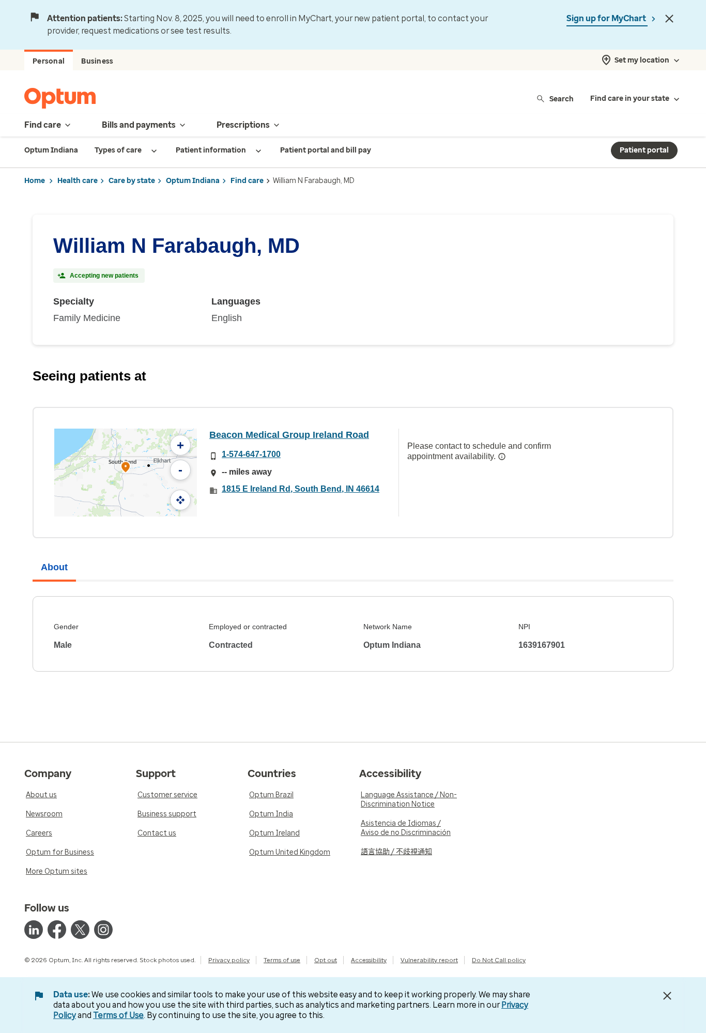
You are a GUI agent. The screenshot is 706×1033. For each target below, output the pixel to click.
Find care (247, 180)
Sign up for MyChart (607, 18)
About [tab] (54, 567)
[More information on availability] (502, 456)
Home (34, 180)
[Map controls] (180, 500)
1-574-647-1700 (251, 454)
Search (561, 98)
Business (97, 61)
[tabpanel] (353, 634)
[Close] (669, 18)
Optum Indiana (193, 180)
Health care (77, 180)
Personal (49, 61)
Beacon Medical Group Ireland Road (289, 435)
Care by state (132, 180)
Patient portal (644, 150)
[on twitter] (80, 929)
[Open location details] (125, 468)
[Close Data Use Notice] (667, 996)
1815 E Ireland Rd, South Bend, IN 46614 (300, 488)
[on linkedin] (33, 929)
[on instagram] (103, 929)
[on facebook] (57, 929)
